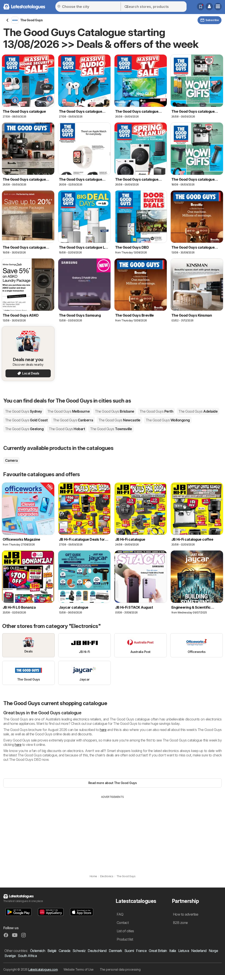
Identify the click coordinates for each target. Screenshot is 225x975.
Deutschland (97, 950)
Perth (156, 411)
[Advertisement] (112, 832)
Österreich (37, 950)
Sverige (10, 956)
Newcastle (119, 420)
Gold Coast (26, 420)
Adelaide (198, 411)
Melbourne (68, 411)
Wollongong (168, 420)
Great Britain (158, 950)
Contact (123, 922)
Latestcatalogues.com (43, 969)
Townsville (111, 429)
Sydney (23, 411)
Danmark (115, 950)
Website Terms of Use (79, 969)
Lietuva (183, 950)
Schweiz (79, 950)
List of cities (125, 931)
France (141, 950)
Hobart (67, 429)
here (103, 729)
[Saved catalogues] (200, 6)
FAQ (120, 914)
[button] (209, 6)
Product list (125, 939)
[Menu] (218, 6)
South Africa (27, 956)
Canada (64, 950)
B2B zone (180, 922)
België (51, 950)
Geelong (24, 429)
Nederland (198, 950)
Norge (213, 950)
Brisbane (114, 411)
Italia (172, 950)
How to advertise (185, 914)
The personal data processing (120, 969)
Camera (11, 460)
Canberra (73, 420)
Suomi (129, 950)
